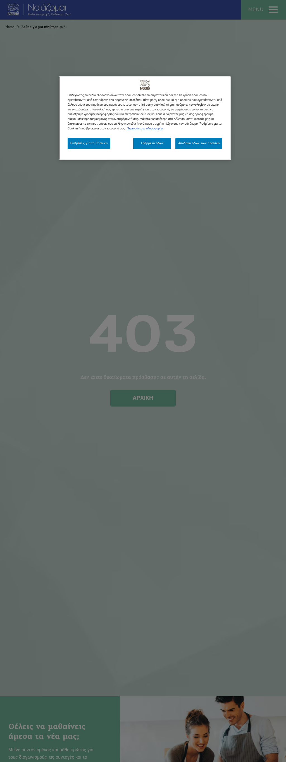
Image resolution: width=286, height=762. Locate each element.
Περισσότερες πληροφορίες (145, 128)
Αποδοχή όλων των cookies (199, 143)
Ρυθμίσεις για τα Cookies (89, 143)
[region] (145, 118)
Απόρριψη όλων (152, 143)
